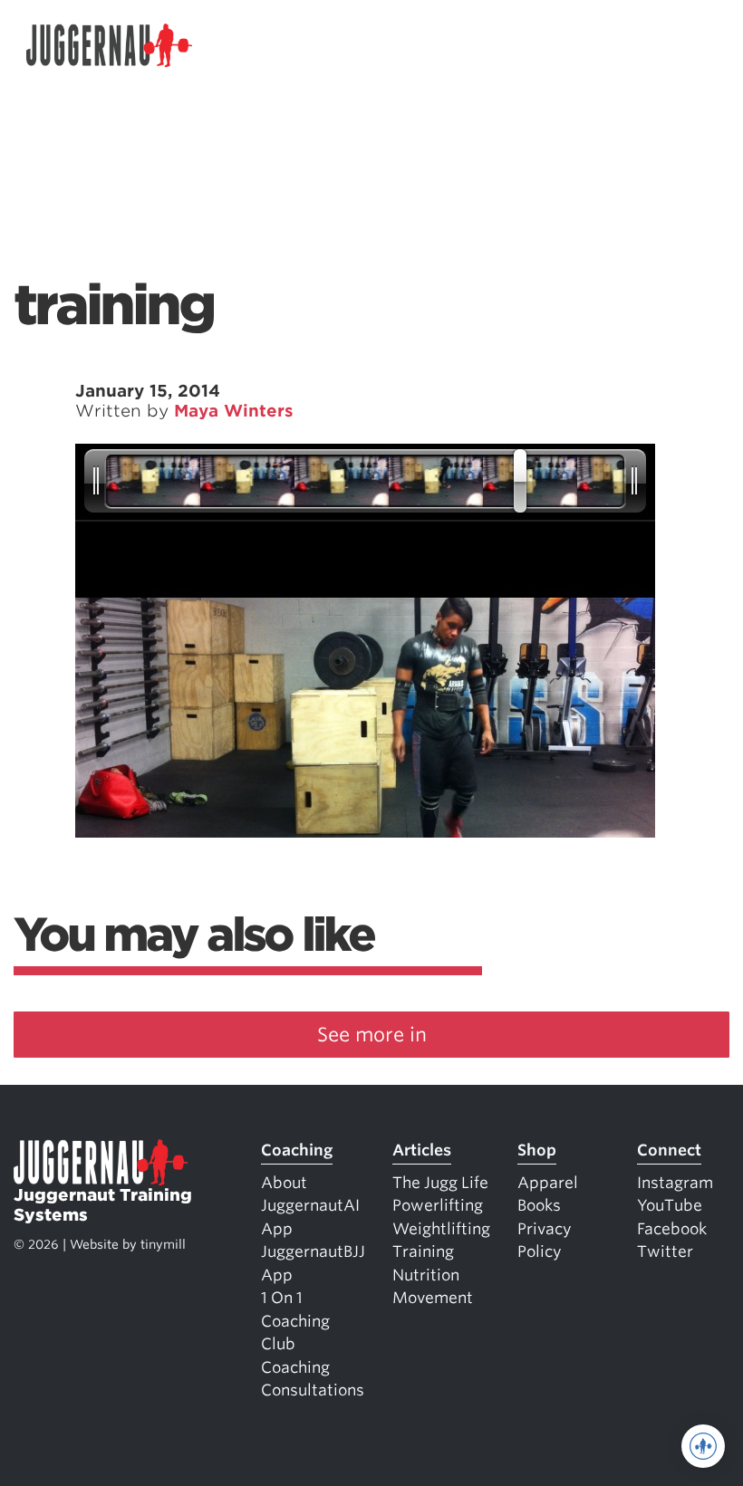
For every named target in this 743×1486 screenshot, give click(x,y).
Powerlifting (437, 1205)
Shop (536, 1150)
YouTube (669, 1205)
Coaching (297, 1150)
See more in (372, 1034)
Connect (669, 1150)
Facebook (672, 1229)
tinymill (163, 1244)
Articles (421, 1150)
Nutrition (425, 1275)
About (284, 1183)
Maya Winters (234, 410)
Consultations (312, 1390)
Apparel (547, 1183)
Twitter (665, 1251)
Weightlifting (441, 1229)
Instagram (675, 1183)
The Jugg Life (440, 1183)
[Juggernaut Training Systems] (109, 45)
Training (423, 1251)
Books (539, 1205)
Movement (432, 1298)
